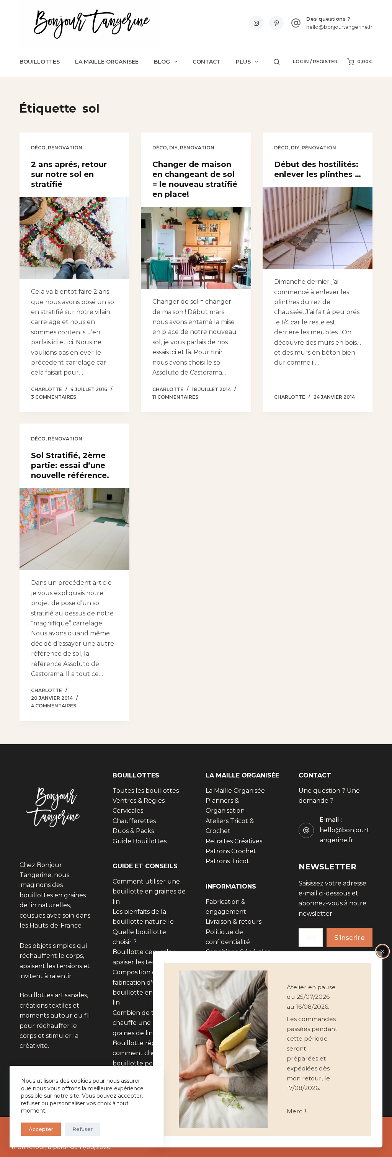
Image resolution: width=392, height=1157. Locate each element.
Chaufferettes (134, 821)
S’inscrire (349, 937)
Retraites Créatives (234, 841)
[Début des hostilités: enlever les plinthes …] (317, 228)
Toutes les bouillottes (146, 790)
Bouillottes (40, 61)
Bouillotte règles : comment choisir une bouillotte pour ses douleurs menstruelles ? (148, 1063)
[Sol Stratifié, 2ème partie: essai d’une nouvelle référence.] (74, 529)
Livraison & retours (233, 921)
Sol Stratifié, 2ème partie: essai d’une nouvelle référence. (70, 465)
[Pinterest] (276, 23)
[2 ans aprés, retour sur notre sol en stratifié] (74, 238)
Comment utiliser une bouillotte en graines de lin (149, 891)
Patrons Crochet (231, 851)
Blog (162, 61)
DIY (173, 148)
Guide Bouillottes (140, 841)
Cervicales (128, 810)
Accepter (41, 1129)
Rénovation (65, 148)
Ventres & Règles (139, 800)
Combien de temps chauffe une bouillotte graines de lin (148, 1023)
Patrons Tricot (227, 861)
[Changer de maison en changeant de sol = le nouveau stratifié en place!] (196, 248)
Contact (206, 61)
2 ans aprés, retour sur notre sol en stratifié (69, 174)
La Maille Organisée (107, 61)
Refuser (82, 1129)
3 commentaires (53, 397)
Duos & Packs (133, 831)
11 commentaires (175, 397)
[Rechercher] (276, 62)
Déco (38, 148)
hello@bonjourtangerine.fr (339, 27)
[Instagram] (256, 23)
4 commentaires (53, 706)
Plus (243, 61)
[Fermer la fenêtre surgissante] (382, 951)
